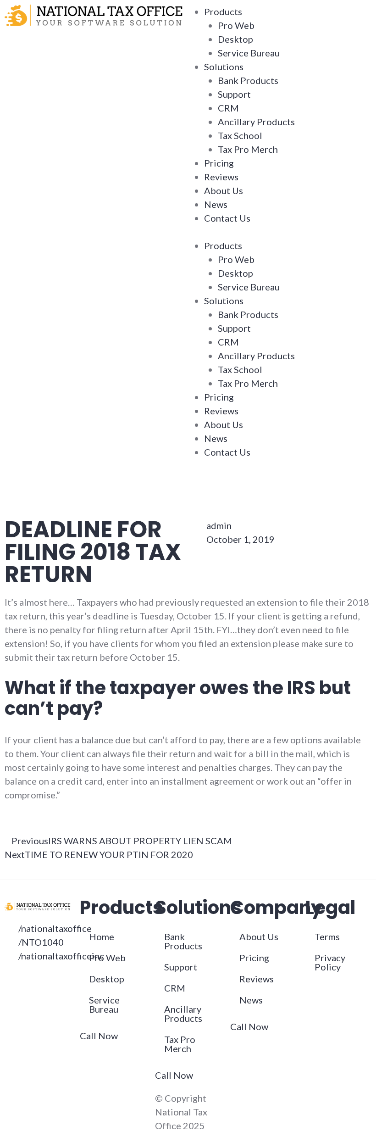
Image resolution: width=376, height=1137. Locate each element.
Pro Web (236, 25)
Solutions (223, 66)
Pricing (219, 162)
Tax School (240, 135)
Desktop (235, 39)
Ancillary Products (256, 121)
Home (101, 936)
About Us (223, 190)
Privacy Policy (330, 962)
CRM (228, 107)
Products (223, 11)
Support (234, 94)
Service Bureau (249, 52)
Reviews (221, 176)
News (215, 204)
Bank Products (248, 80)
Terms (327, 936)
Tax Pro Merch (248, 149)
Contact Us (227, 217)
